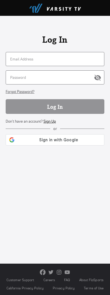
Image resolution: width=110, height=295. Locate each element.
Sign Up (49, 121)
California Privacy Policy (25, 288)
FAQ (67, 280)
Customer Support (20, 280)
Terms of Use (94, 288)
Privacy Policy (64, 288)
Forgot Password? (20, 91)
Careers (49, 280)
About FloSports (91, 280)
